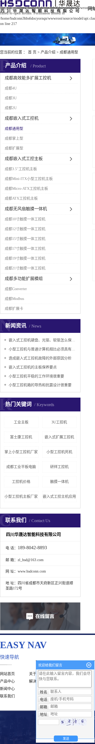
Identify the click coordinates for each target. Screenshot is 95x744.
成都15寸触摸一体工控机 (25, 239)
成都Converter (16, 289)
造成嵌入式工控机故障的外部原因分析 (40, 358)
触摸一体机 (59, 482)
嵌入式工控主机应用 (59, 496)
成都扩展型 (14, 148)
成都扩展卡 (14, 309)
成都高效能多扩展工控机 (28, 78)
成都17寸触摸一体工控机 (25, 249)
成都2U (11, 108)
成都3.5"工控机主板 (21, 169)
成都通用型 (69, 52)
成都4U (11, 88)
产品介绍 (48, 52)
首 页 (32, 52)
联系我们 (7, 696)
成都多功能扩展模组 (24, 278)
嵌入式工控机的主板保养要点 (32, 367)
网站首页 (7, 674)
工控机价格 (21, 482)
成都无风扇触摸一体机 (26, 209)
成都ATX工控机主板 (21, 198)
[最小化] (88, 665)
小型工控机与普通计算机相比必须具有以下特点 (42, 349)
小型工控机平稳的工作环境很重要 (36, 376)
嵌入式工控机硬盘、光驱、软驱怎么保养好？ (42, 340)
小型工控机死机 (59, 452)
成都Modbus (14, 299)
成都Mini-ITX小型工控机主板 (29, 179)
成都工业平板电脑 (21, 467)
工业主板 (21, 422)
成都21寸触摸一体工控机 (25, 268)
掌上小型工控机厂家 (21, 452)
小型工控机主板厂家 (21, 496)
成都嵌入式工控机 (22, 118)
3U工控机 (59, 422)
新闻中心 (7, 689)
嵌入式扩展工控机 (59, 437)
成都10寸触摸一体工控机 (25, 219)
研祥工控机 (59, 467)
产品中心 (7, 681)
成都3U (11, 98)
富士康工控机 (21, 437)
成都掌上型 (14, 138)
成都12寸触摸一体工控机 (25, 229)
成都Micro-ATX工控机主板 (26, 189)
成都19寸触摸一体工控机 (25, 258)
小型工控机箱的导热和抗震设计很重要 (40, 385)
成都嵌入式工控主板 (24, 158)
